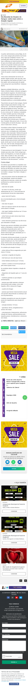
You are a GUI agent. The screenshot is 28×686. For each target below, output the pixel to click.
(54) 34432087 (11, 608)
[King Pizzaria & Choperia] (14, 10)
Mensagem (5, 640)
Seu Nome (5, 623)
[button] (25, 580)
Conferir (14, 511)
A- (21, 49)
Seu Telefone (6, 634)
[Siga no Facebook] (8, 597)
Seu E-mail (5, 628)
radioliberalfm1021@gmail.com (16, 610)
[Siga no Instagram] (12, 597)
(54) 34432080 (19, 608)
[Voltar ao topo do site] (26, 377)
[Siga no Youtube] (16, 597)
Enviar (13, 662)
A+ (26, 49)
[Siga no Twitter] (20, 597)
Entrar (14, 468)
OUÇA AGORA (13, 1)
